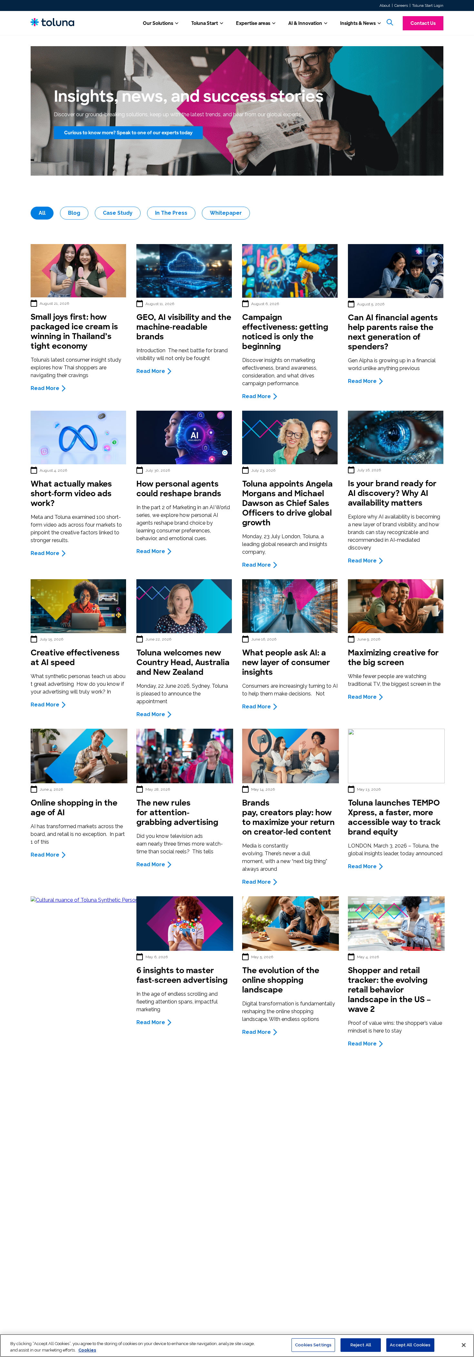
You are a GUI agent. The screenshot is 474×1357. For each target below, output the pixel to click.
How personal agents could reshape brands (178, 489)
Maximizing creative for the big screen (393, 657)
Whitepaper (226, 213)
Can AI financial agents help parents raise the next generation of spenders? (393, 332)
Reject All (361, 1344)
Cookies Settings (313, 1344)
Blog (74, 213)
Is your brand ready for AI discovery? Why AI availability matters (392, 493)
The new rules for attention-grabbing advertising (177, 812)
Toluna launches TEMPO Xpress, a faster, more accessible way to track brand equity (394, 817)
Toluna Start (204, 23)
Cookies (87, 1350)
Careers (401, 5)
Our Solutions (158, 23)
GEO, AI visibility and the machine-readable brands (183, 327)
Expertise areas (253, 23)
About (385, 5)
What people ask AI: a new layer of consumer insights (286, 662)
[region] (237, 1345)
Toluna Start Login (427, 5)
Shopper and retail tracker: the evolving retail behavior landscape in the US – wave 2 (389, 989)
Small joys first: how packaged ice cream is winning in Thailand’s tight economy (74, 331)
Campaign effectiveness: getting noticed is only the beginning (285, 331)
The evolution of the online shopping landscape (280, 980)
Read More (45, 388)
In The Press (171, 213)
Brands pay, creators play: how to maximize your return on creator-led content (288, 817)
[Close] (464, 1345)
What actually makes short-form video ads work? (71, 493)
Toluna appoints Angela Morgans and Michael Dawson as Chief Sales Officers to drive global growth (287, 503)
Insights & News (358, 23)
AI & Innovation (305, 23)
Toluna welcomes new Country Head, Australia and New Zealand (183, 662)
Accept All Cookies (410, 1344)
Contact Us (423, 23)
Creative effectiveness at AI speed (75, 657)
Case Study (118, 213)
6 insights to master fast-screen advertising (182, 975)
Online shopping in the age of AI (74, 807)
